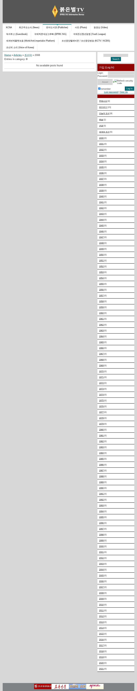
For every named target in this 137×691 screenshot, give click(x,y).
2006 (101, 581)
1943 (101, 214)
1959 (101, 307)
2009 (101, 599)
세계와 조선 (104, 132)
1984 (101, 453)
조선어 (28, 55)
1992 (101, 500)
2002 (101, 558)
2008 (101, 593)
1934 (101, 161)
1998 (101, 535)
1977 (101, 412)
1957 (101, 295)
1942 (101, 208)
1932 (101, 150)
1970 (101, 371)
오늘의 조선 (104, 113)
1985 (101, 459)
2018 (101, 651)
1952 (101, 266)
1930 (101, 138)
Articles (18, 55)
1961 (101, 319)
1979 (101, 424)
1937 (101, 179)
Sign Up (124, 92)
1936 (101, 173)
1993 (101, 505)
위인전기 (103, 107)
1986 (101, 465)
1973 (101, 389)
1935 (101, 167)
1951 (101, 260)
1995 (101, 517)
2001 (101, 552)
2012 (101, 616)
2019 (101, 657)
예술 (101, 119)
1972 (101, 383)
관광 (101, 126)
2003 (101, 564)
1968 (101, 360)
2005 (101, 575)
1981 (101, 435)
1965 (101, 342)
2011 (101, 610)
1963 (101, 330)
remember (106, 89)
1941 (101, 202)
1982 (101, 441)
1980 (101, 430)
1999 (101, 540)
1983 (101, 447)
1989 (101, 482)
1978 (101, 418)
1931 (101, 144)
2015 (101, 634)
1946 (101, 231)
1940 (101, 196)
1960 (101, 313)
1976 (101, 406)
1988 (101, 476)
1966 (101, 348)
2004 (101, 570)
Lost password (111, 92)
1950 (101, 255)
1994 (101, 511)
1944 (101, 220)
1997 (101, 529)
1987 (101, 470)
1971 (101, 377)
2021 (101, 669)
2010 (101, 605)
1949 (101, 249)
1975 (101, 400)
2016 (101, 640)
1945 (101, 225)
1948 (101, 243)
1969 (101, 365)
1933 (101, 155)
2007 (101, 587)
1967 (101, 354)
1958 (101, 301)
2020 (101, 663)
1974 (101, 395)
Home (7, 55)
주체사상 (103, 101)
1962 (101, 325)
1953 (101, 272)
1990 (101, 488)
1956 (101, 290)
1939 (101, 190)
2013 (101, 622)
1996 (101, 523)
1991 (101, 494)
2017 (101, 645)
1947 (101, 237)
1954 (101, 278)
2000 (101, 546)
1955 (101, 284)
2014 (101, 628)
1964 (101, 336)
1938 (101, 185)
